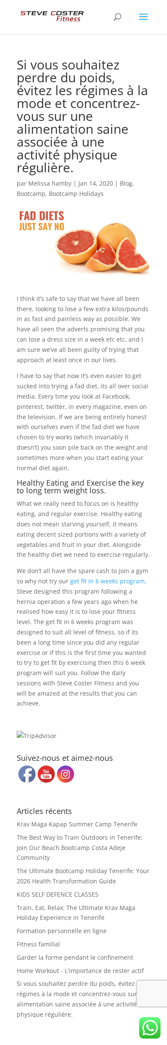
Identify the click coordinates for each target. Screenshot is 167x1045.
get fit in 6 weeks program (107, 581)
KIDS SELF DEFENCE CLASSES (57, 894)
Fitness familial (38, 944)
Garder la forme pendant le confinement (75, 957)
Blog (126, 183)
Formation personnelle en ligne (62, 931)
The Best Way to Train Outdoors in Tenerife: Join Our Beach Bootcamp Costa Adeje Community (80, 847)
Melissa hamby (50, 183)
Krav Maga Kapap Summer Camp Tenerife (77, 824)
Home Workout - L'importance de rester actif (80, 971)
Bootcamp (31, 193)
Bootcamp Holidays (76, 193)
